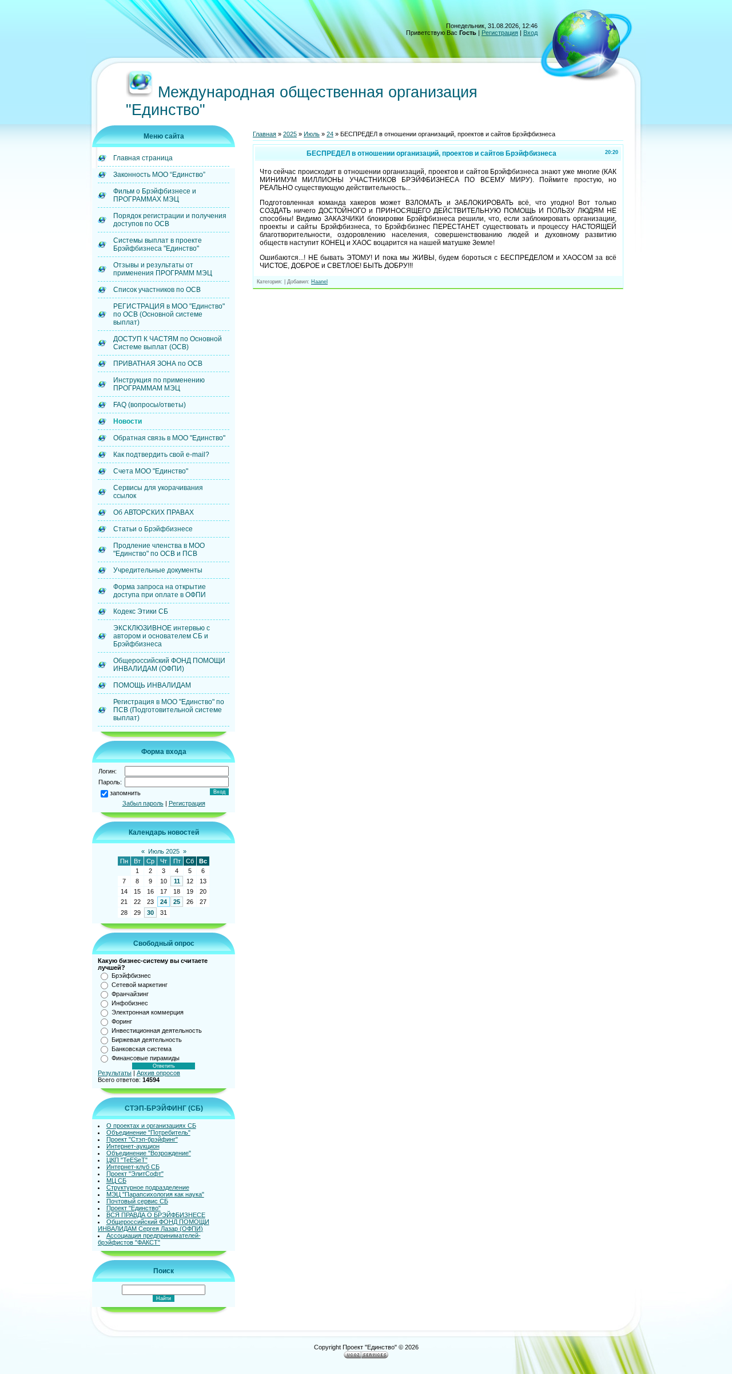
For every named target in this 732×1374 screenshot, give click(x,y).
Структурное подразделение (147, 1187)
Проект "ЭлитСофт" (135, 1173)
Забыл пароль (143, 803)
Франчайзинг (130, 993)
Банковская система (142, 1048)
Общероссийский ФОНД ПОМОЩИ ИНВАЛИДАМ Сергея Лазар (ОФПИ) (153, 1225)
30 (150, 912)
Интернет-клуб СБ (133, 1166)
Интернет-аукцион (133, 1146)
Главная (264, 134)
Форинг (122, 1021)
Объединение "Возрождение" (148, 1153)
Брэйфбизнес (131, 975)
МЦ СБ (116, 1180)
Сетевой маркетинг (140, 984)
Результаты (115, 1072)
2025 (290, 134)
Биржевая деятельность (147, 1039)
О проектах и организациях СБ (151, 1125)
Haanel (319, 282)
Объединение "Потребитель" (148, 1132)
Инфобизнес (130, 1003)
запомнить (125, 792)
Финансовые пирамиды (146, 1058)
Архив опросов (158, 1072)
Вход (530, 32)
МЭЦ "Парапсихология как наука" (155, 1194)
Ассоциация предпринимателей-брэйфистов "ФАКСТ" (149, 1239)
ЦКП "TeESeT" (127, 1159)
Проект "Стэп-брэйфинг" (142, 1139)
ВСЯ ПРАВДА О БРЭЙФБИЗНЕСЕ (155, 1214)
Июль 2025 (164, 851)
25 (176, 901)
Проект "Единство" (133, 1208)
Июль (312, 134)
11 (177, 881)
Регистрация (500, 32)
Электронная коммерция (148, 1012)
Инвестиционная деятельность (157, 1030)
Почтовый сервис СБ (137, 1201)
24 (163, 901)
